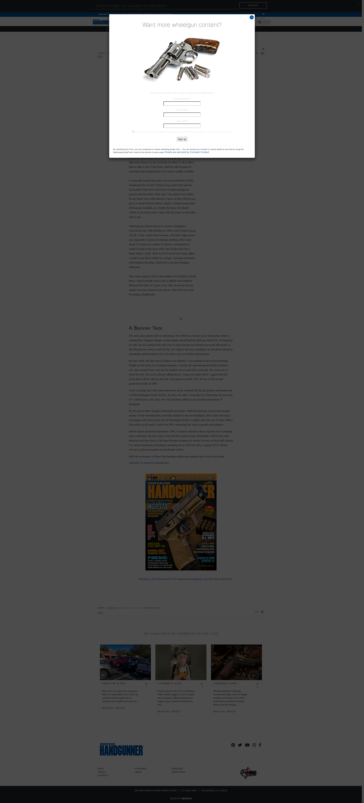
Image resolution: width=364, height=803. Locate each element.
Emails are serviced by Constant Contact (187, 152)
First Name (182, 109)
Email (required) (182, 98)
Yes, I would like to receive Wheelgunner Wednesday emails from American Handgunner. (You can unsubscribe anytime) (183, 132)
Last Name (182, 120)
